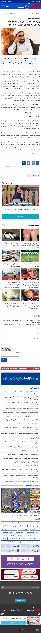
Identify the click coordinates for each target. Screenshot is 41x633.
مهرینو (4, 539)
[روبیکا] (19, 592)
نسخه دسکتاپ (20, 600)
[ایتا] (9, 592)
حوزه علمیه (36, 176)
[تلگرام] (31, 592)
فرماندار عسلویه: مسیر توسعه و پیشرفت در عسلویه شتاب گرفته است (19, 433)
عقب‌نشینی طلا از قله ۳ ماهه (30, 451)
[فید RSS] (16, 592)
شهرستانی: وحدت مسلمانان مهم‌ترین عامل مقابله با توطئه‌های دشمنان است (21, 392)
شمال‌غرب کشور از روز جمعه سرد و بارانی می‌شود (25, 466)
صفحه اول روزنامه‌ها (32, 485)
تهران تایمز (30, 542)
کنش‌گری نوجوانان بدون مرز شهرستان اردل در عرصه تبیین (22, 416)
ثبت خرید (20, 216)
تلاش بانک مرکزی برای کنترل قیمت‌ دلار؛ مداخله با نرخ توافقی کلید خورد (20, 471)
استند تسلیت (5, 526)
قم (32, 13)
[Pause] (4, 204)
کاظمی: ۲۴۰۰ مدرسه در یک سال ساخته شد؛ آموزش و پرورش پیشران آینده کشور (21, 398)
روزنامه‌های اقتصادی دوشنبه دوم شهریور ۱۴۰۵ (25, 515)
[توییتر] (22, 592)
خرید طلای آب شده (33, 526)
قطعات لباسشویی (7, 532)
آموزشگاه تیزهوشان (33, 535)
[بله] (28, 592)
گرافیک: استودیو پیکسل (15, 630)
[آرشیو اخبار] (12, 592)
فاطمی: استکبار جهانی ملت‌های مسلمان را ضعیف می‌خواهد (22, 408)
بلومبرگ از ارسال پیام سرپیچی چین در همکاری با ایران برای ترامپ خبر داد (20, 428)
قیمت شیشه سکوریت (13, 523)
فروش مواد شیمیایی (32, 532)
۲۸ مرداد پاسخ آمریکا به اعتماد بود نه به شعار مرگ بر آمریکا (22, 420)
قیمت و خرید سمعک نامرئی (17, 539)
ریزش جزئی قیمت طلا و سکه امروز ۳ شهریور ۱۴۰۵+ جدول (22, 447)
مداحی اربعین (35, 529)
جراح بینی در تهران (34, 523)
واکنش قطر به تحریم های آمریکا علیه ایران (26, 462)
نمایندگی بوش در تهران (9, 535)
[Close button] (39, 614)
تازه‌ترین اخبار (35, 387)
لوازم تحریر (24, 523)
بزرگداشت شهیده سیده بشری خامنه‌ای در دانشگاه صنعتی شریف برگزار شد (20, 442)
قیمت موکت (22, 526)
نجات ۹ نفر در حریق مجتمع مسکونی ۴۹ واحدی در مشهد (23, 454)
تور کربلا (14, 526)
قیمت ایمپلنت (20, 532)
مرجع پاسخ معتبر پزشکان (9, 529)
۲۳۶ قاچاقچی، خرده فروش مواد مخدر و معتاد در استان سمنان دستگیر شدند (21, 404)
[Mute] (7, 204)
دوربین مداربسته (23, 529)
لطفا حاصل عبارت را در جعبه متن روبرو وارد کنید (26, 352)
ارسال (3, 360)
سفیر (3, 523)
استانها (37, 13)
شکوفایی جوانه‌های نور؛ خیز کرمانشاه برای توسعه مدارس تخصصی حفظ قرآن (20, 476)
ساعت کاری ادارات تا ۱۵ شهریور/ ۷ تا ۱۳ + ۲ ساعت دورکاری (22, 481)
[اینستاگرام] (25, 592)
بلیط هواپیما (21, 535)
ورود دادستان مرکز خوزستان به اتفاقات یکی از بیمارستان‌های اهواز (20, 458)
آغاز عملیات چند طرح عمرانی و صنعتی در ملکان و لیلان (23, 424)
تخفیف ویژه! (13, 623)
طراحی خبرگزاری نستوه (31, 630)
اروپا (29, 176)
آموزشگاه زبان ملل (33, 539)
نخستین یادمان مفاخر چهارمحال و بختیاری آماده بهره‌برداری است (20, 412)
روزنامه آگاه (11, 542)
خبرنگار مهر (12, 72)
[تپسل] (3, 183)
